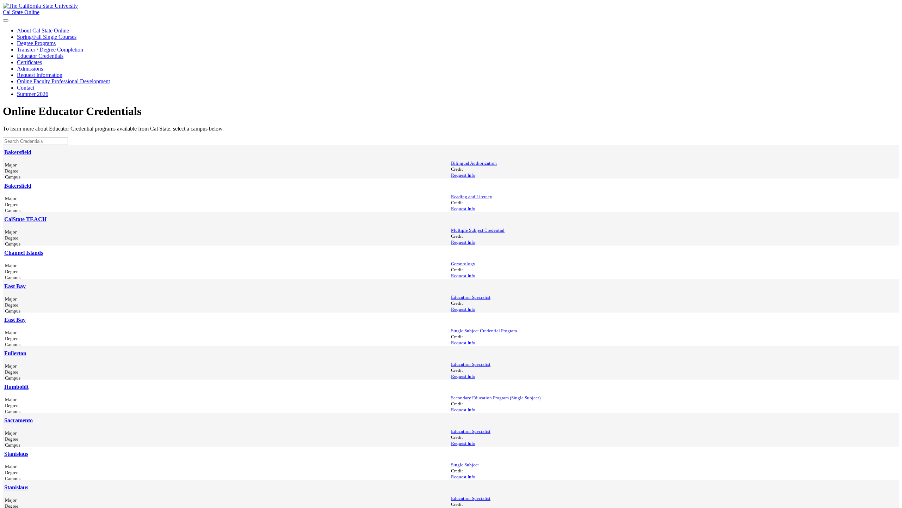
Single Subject (465, 464)
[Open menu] (5, 20)
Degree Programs (36, 43)
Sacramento (18, 420)
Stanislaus (16, 454)
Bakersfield (17, 152)
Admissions (30, 69)
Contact (25, 88)
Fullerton (15, 353)
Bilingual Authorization (474, 163)
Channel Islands (23, 253)
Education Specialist (470, 297)
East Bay (15, 286)
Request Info (463, 175)
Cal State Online (21, 12)
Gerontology (463, 263)
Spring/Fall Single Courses (46, 37)
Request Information (39, 75)
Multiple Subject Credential (478, 230)
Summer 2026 (32, 94)
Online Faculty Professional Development (63, 81)
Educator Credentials (40, 56)
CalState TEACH (25, 219)
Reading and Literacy (471, 196)
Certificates (29, 62)
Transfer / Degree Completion (50, 50)
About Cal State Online (43, 31)
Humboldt (16, 387)
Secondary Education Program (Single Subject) (495, 397)
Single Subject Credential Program (484, 330)
